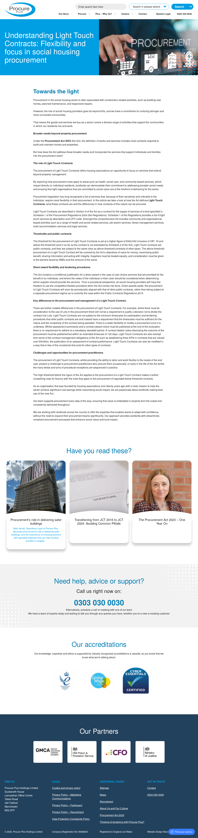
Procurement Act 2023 (112, 815)
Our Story (64, 13)
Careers (125, 13)
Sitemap (104, 788)
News (103, 795)
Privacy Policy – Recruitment (68, 812)
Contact (143, 13)
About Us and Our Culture (114, 808)
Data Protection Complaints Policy (71, 819)
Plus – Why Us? (103, 13)
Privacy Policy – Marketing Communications (66, 796)
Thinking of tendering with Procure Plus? (122, 822)
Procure (82, 13)
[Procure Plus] (20, 9)
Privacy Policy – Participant (67, 805)
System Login (163, 13)
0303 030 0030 (184, 13)
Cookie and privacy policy (66, 788)
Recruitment (106, 801)
